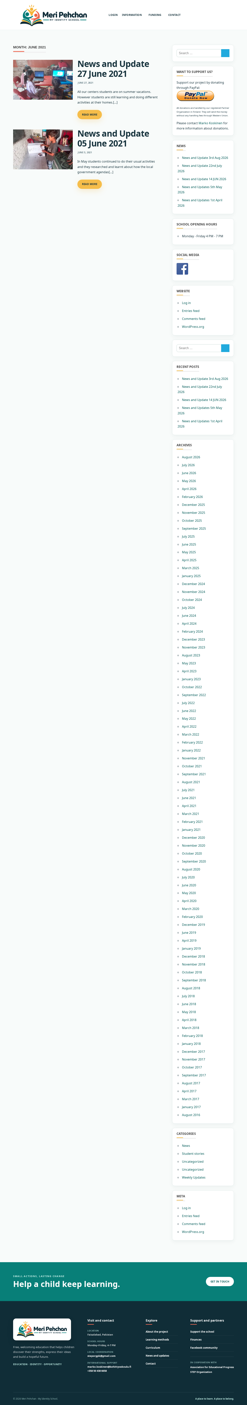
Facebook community (203, 1347)
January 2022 (191, 750)
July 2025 (188, 536)
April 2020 (189, 901)
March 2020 (190, 909)
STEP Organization (201, 1372)
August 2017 (191, 1083)
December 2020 (193, 837)
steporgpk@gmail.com (101, 1356)
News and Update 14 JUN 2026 (204, 179)
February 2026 (192, 497)
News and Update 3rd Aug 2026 (205, 158)
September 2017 (194, 1075)
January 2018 (191, 1044)
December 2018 (193, 956)
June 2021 (189, 798)
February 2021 (192, 822)
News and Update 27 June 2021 (113, 68)
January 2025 (191, 576)
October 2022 (192, 687)
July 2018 (188, 996)
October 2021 (192, 766)
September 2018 (194, 980)
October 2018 (192, 972)
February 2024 (192, 631)
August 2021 (191, 782)
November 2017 (193, 1059)
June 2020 (189, 885)
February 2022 (192, 742)
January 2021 (191, 830)
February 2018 (192, 1036)
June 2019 (189, 932)
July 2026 (188, 465)
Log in (186, 303)
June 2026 (189, 473)
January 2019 (191, 948)
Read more (89, 114)
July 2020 (188, 877)
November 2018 (193, 964)
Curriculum (153, 1347)
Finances (196, 1339)
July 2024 (188, 608)
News (186, 1146)
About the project (157, 1331)
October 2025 (192, 520)
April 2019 (189, 940)
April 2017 (189, 1091)
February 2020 (192, 917)
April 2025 (189, 560)
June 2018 (189, 1004)
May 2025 (189, 552)
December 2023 (193, 639)
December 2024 (193, 584)
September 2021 (194, 774)
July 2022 (188, 703)
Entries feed (191, 311)
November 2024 (193, 592)
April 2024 (189, 623)
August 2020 (191, 869)
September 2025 (194, 528)
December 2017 (193, 1051)
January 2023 (191, 679)
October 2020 (192, 853)
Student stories (193, 1153)
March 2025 (190, 568)
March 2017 (190, 1099)
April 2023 (189, 671)
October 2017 (192, 1067)
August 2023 (191, 655)
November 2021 (193, 758)
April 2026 (189, 489)
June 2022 (189, 711)
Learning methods (157, 1339)
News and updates (157, 1355)
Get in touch (220, 1281)
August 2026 (191, 457)
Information (132, 15)
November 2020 (193, 845)
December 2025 (193, 505)
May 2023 (189, 663)
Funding (155, 15)
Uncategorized (193, 1161)
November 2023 (193, 647)
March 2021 (190, 814)
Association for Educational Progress (212, 1367)
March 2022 (190, 734)
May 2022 (189, 718)
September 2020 (194, 861)
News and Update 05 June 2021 (113, 138)
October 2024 (192, 600)
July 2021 (188, 790)
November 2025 (193, 513)
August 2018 (191, 988)
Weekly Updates (194, 1177)
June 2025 (189, 544)
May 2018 (189, 1012)
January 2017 (191, 1107)
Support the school (202, 1331)
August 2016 (191, 1115)
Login (113, 15)
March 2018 (190, 1028)
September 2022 (194, 695)
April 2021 (189, 806)
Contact (174, 15)
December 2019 (193, 925)
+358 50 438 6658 (97, 1370)
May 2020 (189, 893)
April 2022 (189, 726)
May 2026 (189, 481)
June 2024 (189, 615)
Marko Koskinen (210, 123)
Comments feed (193, 319)
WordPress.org (193, 327)
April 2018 (189, 1020)
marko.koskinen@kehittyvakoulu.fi (109, 1366)
